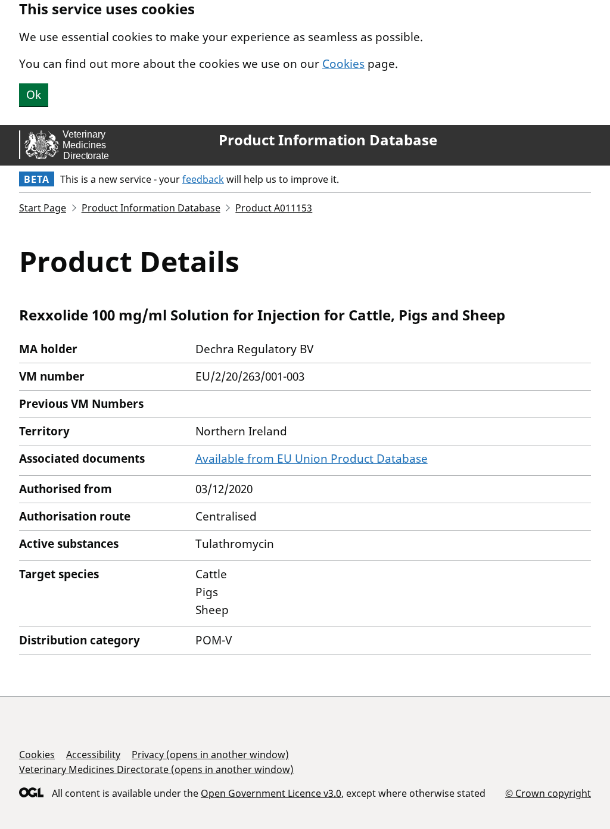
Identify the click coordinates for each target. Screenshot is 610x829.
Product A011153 (273, 207)
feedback (203, 179)
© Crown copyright (548, 793)
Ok (33, 94)
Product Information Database (328, 140)
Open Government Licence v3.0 (271, 793)
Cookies (343, 63)
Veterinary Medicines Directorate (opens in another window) (156, 769)
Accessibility (93, 754)
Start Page (42, 207)
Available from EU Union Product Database (311, 458)
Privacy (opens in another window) (210, 754)
